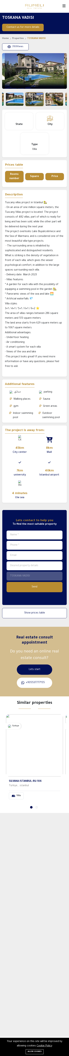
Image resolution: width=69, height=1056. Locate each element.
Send (34, 587)
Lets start (34, 669)
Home (5, 38)
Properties (18, 38)
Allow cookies (35, 1052)
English (6, 6)
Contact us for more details (23, 27)
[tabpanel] (34, 758)
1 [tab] (31, 807)
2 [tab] (36, 807)
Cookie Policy (44, 1046)
